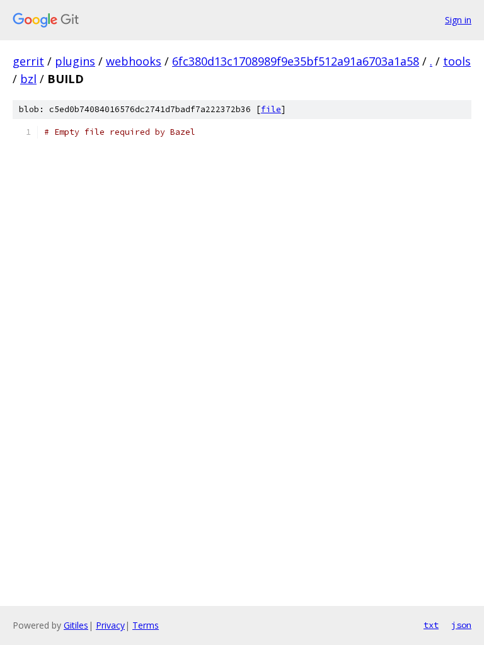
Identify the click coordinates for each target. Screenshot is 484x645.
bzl (28, 78)
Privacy (110, 625)
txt (431, 625)
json (461, 625)
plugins (75, 61)
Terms (145, 625)
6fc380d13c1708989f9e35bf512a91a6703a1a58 (295, 61)
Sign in (458, 20)
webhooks (133, 61)
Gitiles (76, 625)
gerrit (28, 61)
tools (457, 61)
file (271, 109)
